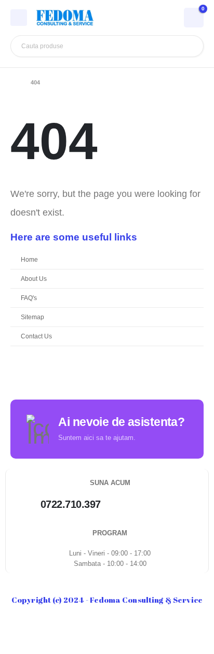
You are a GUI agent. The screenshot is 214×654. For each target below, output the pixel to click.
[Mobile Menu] (18, 17)
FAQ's (29, 297)
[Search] (187, 46)
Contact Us (36, 336)
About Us (34, 278)
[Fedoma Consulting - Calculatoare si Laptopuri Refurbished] (64, 17)
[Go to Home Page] (13, 82)
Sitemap (32, 317)
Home (29, 259)
